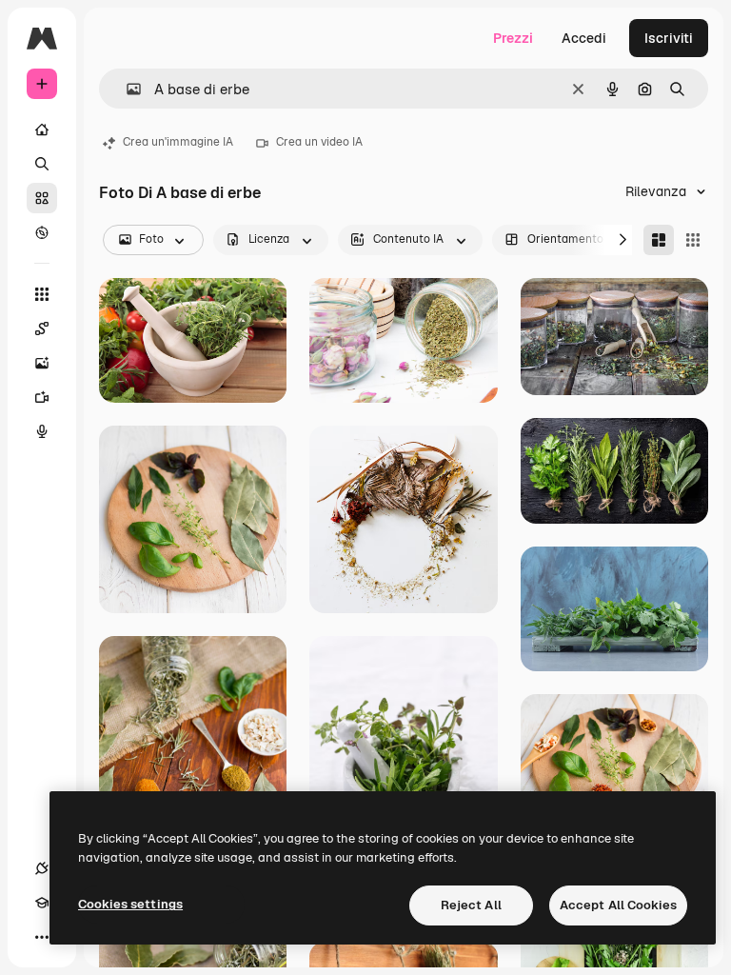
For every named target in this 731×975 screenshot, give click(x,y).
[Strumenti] (42, 294)
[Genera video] (42, 397)
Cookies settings (130, 904)
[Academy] (42, 902)
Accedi (584, 38)
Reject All (471, 905)
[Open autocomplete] (126, 89)
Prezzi (513, 38)
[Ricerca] (42, 164)
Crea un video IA (319, 141)
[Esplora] (42, 232)
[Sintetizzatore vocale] (42, 431)
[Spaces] (42, 328)
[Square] (693, 240)
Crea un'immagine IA (178, 141)
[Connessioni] (42, 868)
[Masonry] (658, 240)
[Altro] (42, 937)
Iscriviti (668, 38)
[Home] (42, 129)
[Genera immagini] (42, 363)
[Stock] (42, 198)
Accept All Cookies (618, 905)
